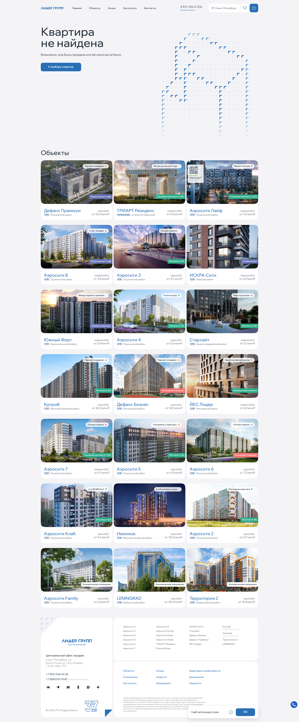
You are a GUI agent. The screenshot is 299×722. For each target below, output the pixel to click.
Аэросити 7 (129, 648)
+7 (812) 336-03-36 (57, 674)
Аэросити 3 (129, 631)
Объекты (94, 8)
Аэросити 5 (129, 639)
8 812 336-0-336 (191, 7)
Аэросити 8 (162, 626)
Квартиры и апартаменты (204, 670)
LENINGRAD (229, 644)
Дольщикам (196, 677)
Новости (161, 677)
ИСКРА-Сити (196, 626)
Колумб (231, 627)
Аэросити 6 (129, 644)
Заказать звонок (187, 10)
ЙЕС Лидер (195, 644)
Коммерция (163, 683)
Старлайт (194, 631)
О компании (130, 677)
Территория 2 (230, 639)
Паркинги (195, 683)
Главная (77, 8)
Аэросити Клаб (164, 635)
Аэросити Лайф (164, 639)
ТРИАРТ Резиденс (166, 644)
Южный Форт (163, 648)
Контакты (150, 8)
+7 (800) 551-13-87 (67, 679)
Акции (112, 8)
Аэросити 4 (129, 635)
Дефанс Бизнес (197, 635)
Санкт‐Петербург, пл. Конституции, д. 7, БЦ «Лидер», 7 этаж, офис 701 (64, 662)
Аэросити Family (165, 631)
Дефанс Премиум (199, 639)
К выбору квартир (61, 67)
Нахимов (231, 634)
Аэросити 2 (129, 626)
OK (245, 712)
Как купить (130, 8)
